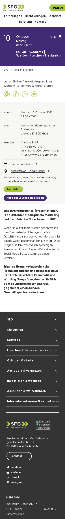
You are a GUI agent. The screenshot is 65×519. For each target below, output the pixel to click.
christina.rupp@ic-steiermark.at (40, 151)
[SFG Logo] (32, 8)
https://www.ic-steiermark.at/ (39, 155)
